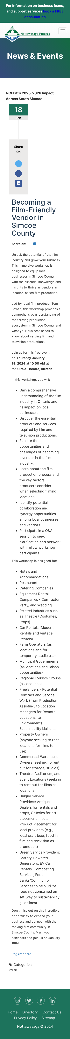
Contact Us (52, 1012)
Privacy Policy (25, 1018)
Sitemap (48, 1018)
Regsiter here (21, 954)
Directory (30, 1012)
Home (13, 1012)
